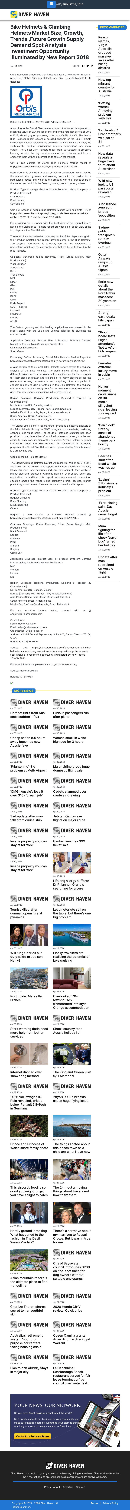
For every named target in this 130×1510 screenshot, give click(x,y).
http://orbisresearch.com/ (63, 664)
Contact (80, 1487)
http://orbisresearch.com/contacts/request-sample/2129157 (43, 166)
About (56, 1487)
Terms (94, 1503)
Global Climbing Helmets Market (34, 462)
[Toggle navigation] (51, 4)
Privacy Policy (110, 1503)
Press (47, 1487)
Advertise (67, 1487)
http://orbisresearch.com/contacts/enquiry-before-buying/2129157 (47, 360)
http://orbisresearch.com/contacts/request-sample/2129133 (44, 517)
